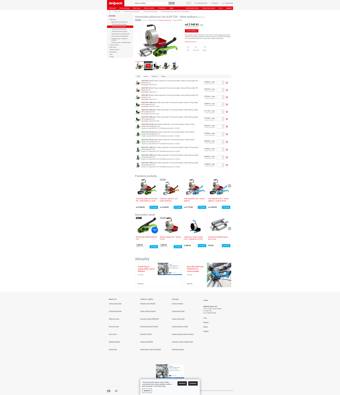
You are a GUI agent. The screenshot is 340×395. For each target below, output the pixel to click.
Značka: (177, 20)
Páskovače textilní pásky (119, 26)
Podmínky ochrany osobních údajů (182, 342)
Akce (111, 54)
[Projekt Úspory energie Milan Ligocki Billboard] (170, 268)
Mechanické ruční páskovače (119, 22)
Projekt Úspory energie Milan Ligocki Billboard (146, 269)
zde (164, 386)
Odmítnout (182, 383)
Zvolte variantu (191, 31)
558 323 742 (202, 3)
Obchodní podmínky (178, 349)
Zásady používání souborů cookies (183, 334)
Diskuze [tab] (163, 76)
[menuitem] (112, 8)
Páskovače (113, 19)
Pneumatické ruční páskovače (119, 36)
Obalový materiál (114, 49)
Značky (112, 56)
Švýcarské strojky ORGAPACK (149, 319)
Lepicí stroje (113, 334)
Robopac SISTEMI (146, 334)
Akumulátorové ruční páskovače (120, 34)
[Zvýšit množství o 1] (223, 82)
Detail (155, 246)
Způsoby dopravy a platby (180, 326)
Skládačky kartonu (114, 342)
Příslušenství (113, 52)
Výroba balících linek (115, 311)
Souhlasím (193, 383)
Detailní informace (190, 41)
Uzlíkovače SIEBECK (146, 342)
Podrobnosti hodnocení (164, 20)
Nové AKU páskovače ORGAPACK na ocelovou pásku (195, 269)
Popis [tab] (138, 76)
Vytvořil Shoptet (228, 390)
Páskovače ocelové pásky (119, 29)
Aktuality (206, 322)
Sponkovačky (113, 349)
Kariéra (205, 327)
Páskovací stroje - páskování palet (120, 42)
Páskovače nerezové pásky (119, 31)
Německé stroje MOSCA (147, 303)
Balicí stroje (113, 47)
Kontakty (206, 331)
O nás (205, 318)
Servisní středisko (177, 303)
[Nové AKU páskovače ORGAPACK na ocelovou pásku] (219, 275)
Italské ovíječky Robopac (148, 311)
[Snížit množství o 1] (223, 84)
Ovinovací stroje (114, 45)
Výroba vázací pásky (115, 303)
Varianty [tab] (145, 76)
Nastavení (147, 391)
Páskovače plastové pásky (119, 24)
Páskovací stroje (114, 319)
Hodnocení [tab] (155, 76)
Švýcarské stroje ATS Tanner (149, 326)
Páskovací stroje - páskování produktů (119, 39)
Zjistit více (140, 283)
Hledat (171, 3)
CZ (188, 3)
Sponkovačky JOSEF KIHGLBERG (150, 349)
